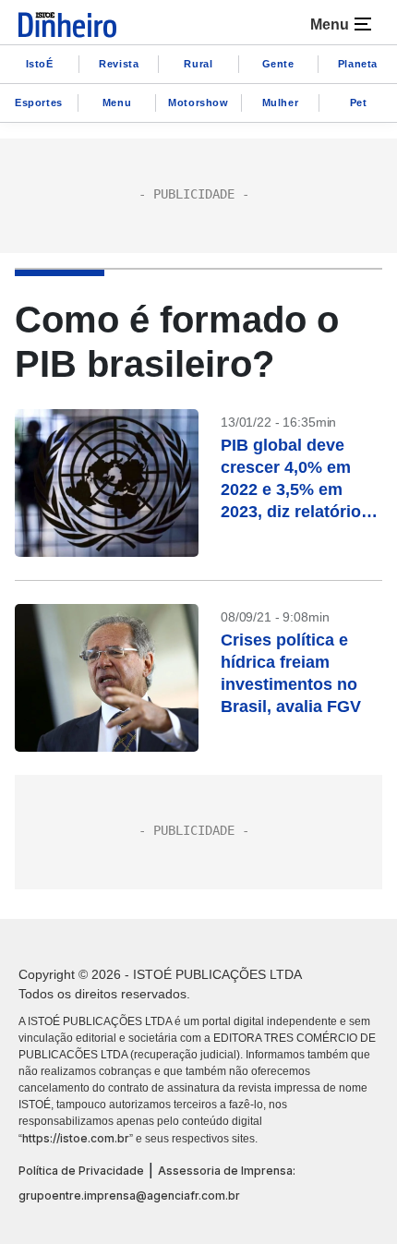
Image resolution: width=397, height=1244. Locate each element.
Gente (278, 63)
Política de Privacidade (81, 1171)
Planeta (358, 63)
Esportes (39, 102)
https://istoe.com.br (75, 1138)
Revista (118, 63)
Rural (198, 63)
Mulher (280, 102)
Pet (358, 102)
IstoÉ (40, 63)
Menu (116, 102)
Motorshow (198, 102)
